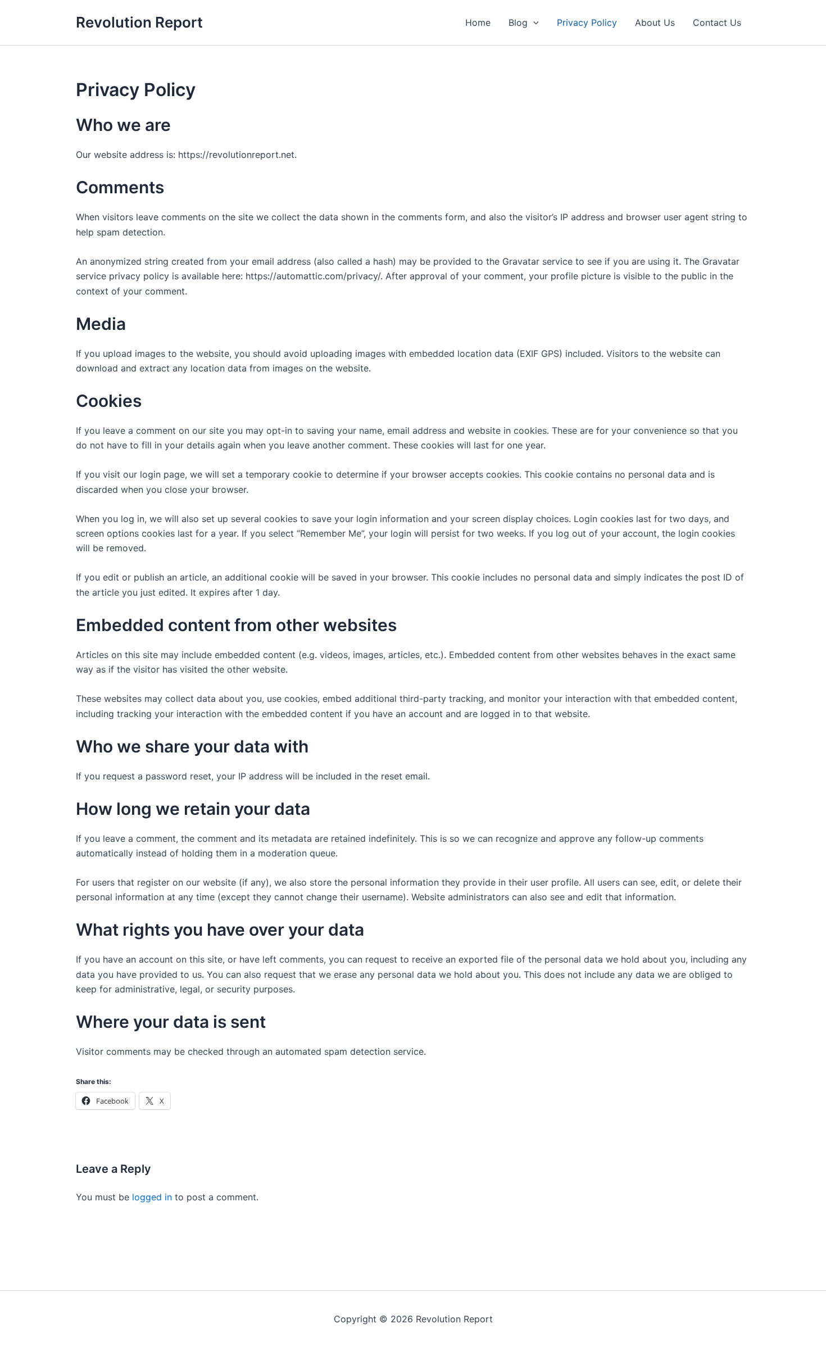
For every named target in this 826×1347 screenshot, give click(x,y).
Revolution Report (139, 22)
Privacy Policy (587, 22)
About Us (655, 22)
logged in (152, 1197)
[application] (533, 22)
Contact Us (717, 22)
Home (478, 22)
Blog (518, 22)
